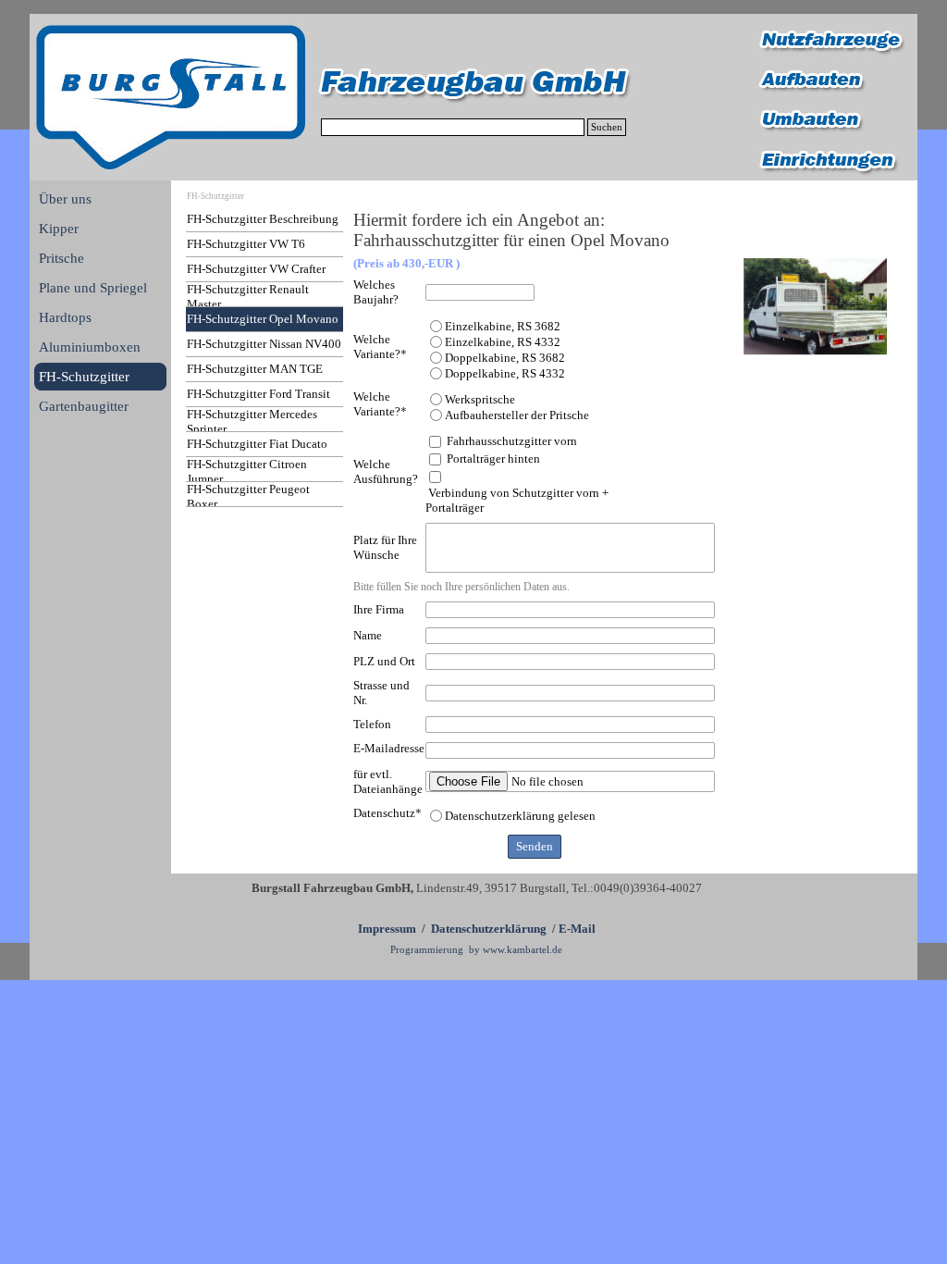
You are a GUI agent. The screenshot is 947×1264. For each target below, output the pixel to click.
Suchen (606, 127)
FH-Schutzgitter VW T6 (246, 244)
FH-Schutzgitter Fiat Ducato (257, 444)
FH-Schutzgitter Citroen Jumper (247, 471)
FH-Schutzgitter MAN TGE (255, 369)
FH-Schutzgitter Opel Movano (262, 319)
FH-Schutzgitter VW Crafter (256, 269)
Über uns (65, 199)
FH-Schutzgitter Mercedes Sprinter (252, 421)
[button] (815, 306)
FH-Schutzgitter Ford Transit (258, 394)
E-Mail (577, 929)
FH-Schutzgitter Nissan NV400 (264, 344)
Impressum (387, 929)
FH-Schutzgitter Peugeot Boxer (248, 496)
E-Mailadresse (388, 748)
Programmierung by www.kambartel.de (476, 950)
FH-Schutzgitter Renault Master (248, 296)
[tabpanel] (476, 918)
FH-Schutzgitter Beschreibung (262, 219)
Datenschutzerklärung (489, 929)
